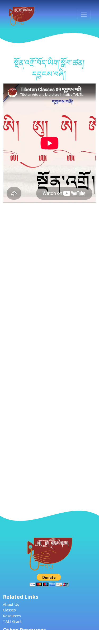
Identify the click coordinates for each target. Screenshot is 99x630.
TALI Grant (12, 621)
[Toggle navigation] (84, 14)
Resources (12, 615)
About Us (11, 604)
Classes (9, 609)
